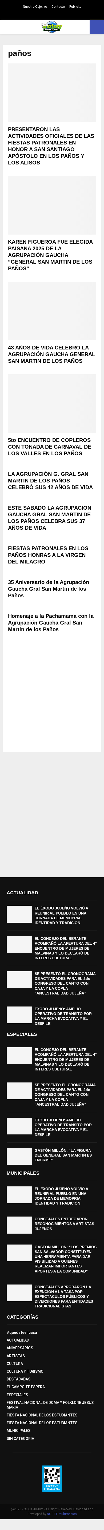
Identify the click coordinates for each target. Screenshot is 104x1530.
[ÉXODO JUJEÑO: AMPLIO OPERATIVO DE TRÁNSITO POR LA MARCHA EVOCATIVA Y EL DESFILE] (19, 1014)
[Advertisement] (52, 695)
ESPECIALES (17, 1395)
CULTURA (15, 1364)
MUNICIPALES (18, 1430)
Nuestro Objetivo (35, 7)
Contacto (58, 7)
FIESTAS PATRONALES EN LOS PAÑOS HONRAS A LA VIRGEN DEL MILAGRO (48, 555)
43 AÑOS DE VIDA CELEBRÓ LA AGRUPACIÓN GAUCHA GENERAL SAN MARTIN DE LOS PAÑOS (51, 354)
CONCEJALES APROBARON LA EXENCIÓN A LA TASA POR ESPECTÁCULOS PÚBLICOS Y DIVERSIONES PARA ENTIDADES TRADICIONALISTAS (64, 1296)
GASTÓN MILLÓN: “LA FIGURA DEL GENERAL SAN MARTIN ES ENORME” (63, 1155)
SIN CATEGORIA (20, 1438)
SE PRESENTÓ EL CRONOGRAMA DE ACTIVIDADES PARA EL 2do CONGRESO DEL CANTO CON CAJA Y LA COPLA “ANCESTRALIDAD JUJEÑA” (65, 983)
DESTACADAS (18, 1379)
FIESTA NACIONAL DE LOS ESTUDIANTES (42, 1415)
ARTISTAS (16, 1356)
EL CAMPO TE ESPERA (26, 1387)
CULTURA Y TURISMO (25, 1371)
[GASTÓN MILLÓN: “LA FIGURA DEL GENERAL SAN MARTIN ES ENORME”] (19, 1156)
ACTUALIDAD (18, 1340)
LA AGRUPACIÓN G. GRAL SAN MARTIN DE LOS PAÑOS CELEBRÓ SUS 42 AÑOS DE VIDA (50, 480)
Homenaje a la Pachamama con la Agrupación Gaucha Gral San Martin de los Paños (51, 622)
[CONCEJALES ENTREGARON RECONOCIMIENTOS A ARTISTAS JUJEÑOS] (19, 1225)
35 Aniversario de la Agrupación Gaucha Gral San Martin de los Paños (48, 588)
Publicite (75, 7)
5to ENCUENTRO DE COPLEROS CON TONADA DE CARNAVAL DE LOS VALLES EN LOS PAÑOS (49, 446)
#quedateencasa (22, 1332)
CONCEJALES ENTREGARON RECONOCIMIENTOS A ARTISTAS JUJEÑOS (64, 1224)
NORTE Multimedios (62, 1514)
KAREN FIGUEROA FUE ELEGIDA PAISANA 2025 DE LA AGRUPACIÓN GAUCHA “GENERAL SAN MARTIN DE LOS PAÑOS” (50, 255)
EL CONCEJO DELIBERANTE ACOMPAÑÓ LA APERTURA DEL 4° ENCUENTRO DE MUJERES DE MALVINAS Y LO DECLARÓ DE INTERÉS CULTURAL (66, 948)
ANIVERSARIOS (20, 1348)
